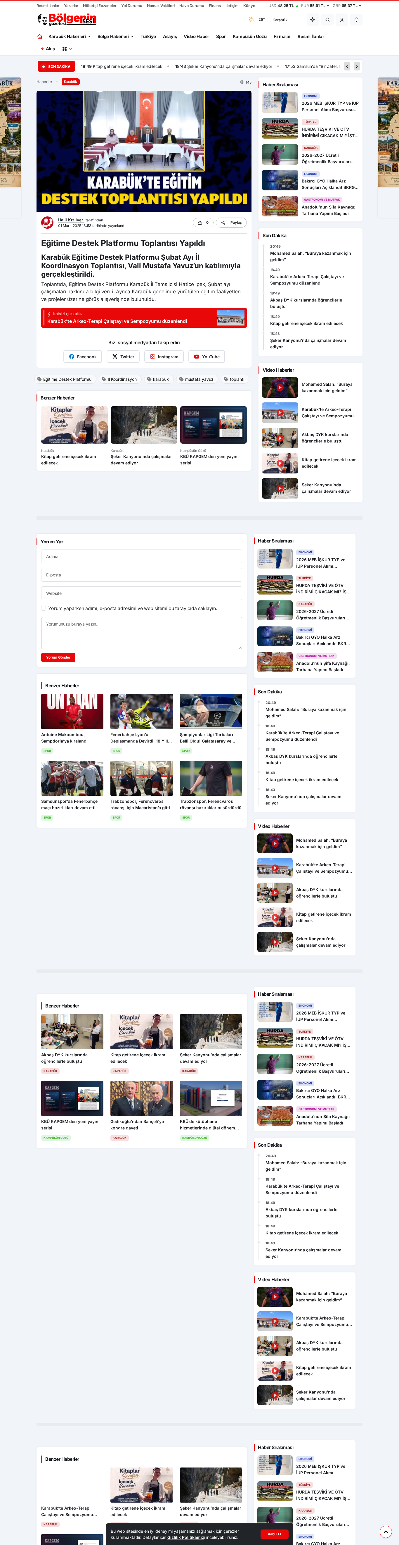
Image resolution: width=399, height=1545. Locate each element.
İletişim (232, 5)
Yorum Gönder (58, 657)
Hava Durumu (191, 5)
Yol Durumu (131, 5)
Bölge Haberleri (113, 36)
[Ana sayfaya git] (40, 36)
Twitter (127, 356)
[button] (342, 19)
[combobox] (285, 19)
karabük (161, 379)
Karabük (70, 82)
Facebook (87, 356)
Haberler (44, 82)
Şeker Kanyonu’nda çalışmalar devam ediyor (135, 66)
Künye (249, 5)
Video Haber (196, 36)
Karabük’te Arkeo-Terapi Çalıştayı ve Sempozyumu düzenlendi (307, 279)
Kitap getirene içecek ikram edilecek (306, 323)
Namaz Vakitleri (161, 5)
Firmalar (282, 36)
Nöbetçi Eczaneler (100, 5)
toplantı (237, 379)
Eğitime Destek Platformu (67, 379)
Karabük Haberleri (67, 36)
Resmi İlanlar (48, 5)
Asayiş (170, 36)
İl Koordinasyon (122, 379)
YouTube (211, 356)
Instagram (168, 356)
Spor (221, 36)
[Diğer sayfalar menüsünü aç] (67, 49)
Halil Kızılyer (71, 219)
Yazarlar (71, 5)
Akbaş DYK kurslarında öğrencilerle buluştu (306, 303)
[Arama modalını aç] (327, 19)
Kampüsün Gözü (250, 36)
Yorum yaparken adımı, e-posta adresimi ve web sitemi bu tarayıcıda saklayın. (132, 608)
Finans (215, 5)
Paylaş (236, 222)
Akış (50, 48)
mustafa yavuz (199, 379)
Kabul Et (274, 1534)
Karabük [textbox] (280, 20)
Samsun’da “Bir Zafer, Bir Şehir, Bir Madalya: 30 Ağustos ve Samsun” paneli (274, 66)
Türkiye (148, 36)
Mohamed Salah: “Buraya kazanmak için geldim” (310, 256)
